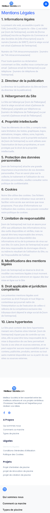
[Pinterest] (9, 413)
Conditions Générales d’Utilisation (19, 450)
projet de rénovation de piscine (18, 471)
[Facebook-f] (4, 413)
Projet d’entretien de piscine (16, 467)
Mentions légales (11, 446)
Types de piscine (11, 433)
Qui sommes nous (12, 425)
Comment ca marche (13, 429)
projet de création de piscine (17, 475)
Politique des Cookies (13, 454)
